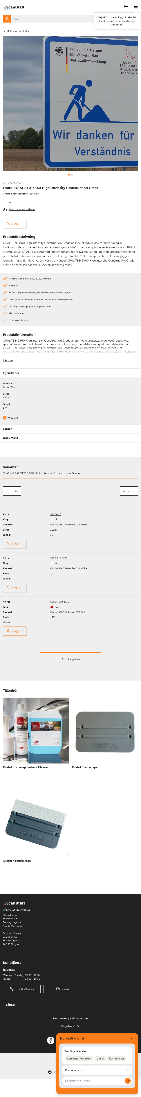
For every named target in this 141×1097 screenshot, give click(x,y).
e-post (65, 988)
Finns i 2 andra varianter (22, 209)
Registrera (67, 1026)
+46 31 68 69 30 (24, 988)
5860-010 (55, 514)
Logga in (17, 223)
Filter (15, 491)
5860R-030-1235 (59, 602)
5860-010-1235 (58, 558)
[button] (69, 175)
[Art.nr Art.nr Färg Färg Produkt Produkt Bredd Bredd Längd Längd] (129, 491)
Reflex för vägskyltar (18, 31)
